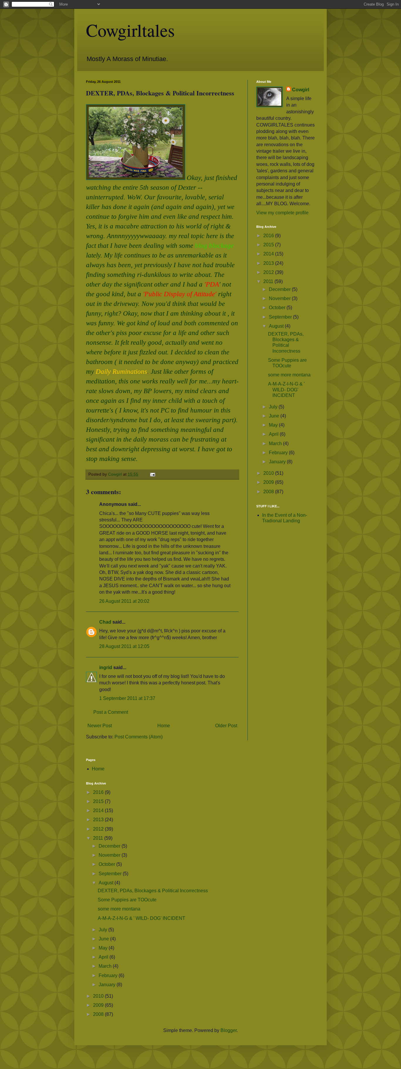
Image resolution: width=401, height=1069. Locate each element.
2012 (269, 272)
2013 (269, 263)
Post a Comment (110, 712)
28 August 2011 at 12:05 (124, 646)
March (276, 443)
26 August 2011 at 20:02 (124, 601)
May (274, 424)
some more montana (289, 374)
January (278, 461)
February (279, 452)
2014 (269, 253)
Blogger (228, 1030)
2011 (268, 281)
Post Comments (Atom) (138, 736)
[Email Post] (152, 474)
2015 (269, 244)
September (281, 316)
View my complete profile (282, 212)
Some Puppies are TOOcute (127, 899)
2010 (269, 473)
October (278, 307)
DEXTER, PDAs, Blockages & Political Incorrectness (153, 890)
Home (163, 725)
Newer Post (99, 725)
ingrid (105, 667)
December (280, 289)
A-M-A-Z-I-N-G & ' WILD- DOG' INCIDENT (286, 389)
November (280, 298)
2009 (269, 482)
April (274, 434)
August (277, 326)
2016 (269, 235)
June (274, 415)
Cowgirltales (130, 30)
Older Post (226, 725)
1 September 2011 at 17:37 (127, 698)
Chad (105, 621)
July (274, 406)
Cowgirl (300, 89)
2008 (269, 491)
